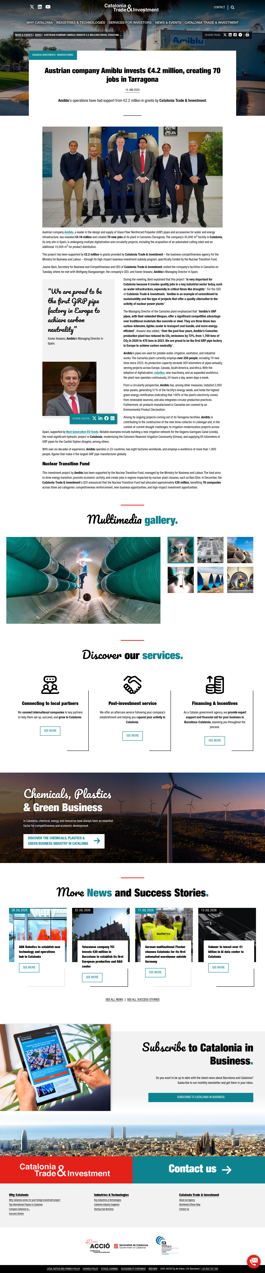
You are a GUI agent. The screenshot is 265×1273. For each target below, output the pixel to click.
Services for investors (130, 23)
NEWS (38, 35)
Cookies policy (90, 1269)
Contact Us (184, 1209)
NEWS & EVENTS (24, 35)
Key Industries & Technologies (107, 1200)
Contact (219, 7)
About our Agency (187, 1200)
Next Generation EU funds (82, 432)
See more (50, 731)
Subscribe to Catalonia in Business (201, 1097)
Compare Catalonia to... (19, 1209)
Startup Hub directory (104, 1209)
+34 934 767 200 (209, 1269)
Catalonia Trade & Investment (212, 23)
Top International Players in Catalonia (26, 1205)
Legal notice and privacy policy (63, 1269)
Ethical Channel (109, 1269)
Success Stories (16, 1214)
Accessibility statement (133, 1269)
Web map (153, 1269)
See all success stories (143, 1000)
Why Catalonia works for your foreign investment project (34, 1200)
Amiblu (68, 232)
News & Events (168, 23)
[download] (155, 542)
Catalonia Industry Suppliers (107, 1205)
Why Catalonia (39, 23)
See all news (114, 1000)
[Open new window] (253, 1261)
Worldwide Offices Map (189, 1205)
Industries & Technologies (80, 23)
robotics (159, 373)
